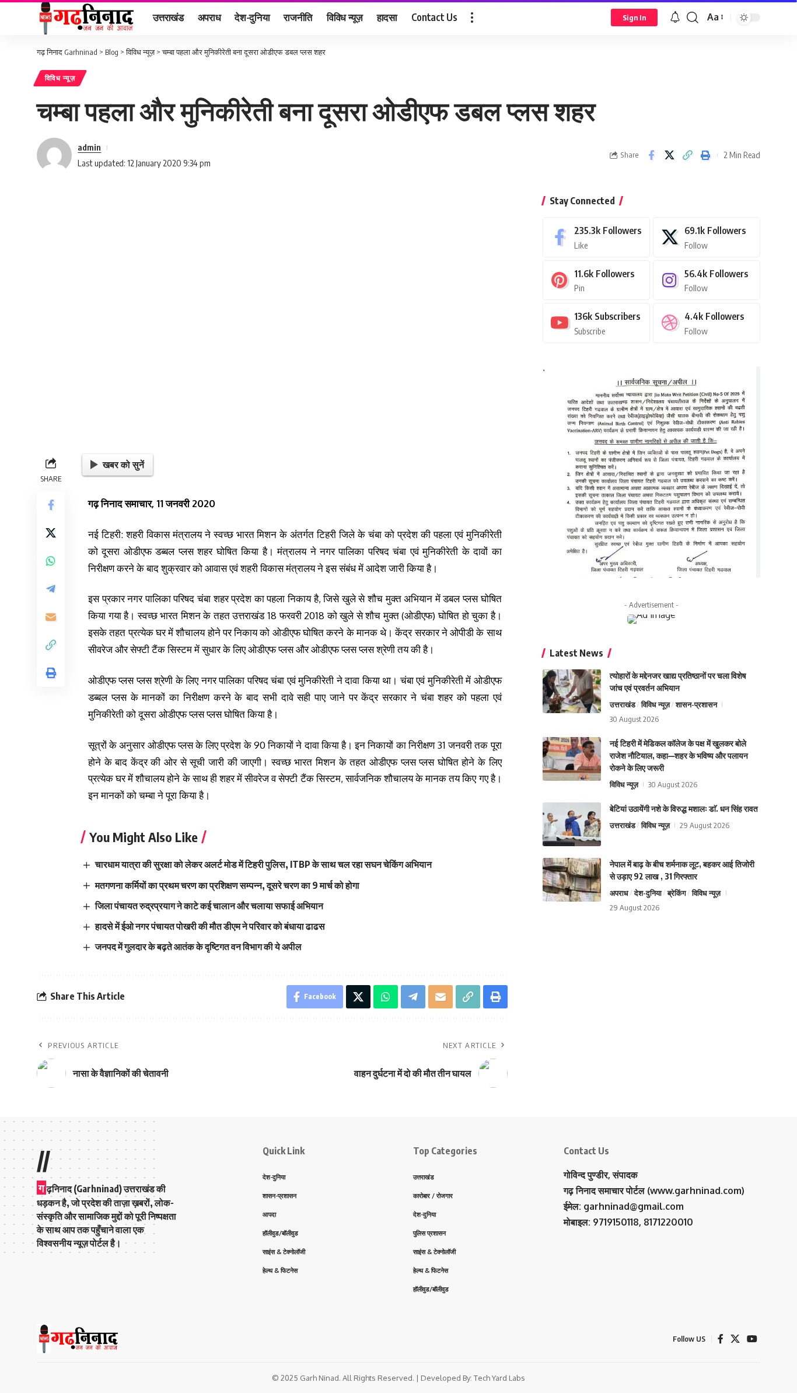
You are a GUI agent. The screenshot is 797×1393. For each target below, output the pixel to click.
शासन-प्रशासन (696, 704)
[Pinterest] (596, 280)
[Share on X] (669, 155)
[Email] (51, 617)
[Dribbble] (706, 323)
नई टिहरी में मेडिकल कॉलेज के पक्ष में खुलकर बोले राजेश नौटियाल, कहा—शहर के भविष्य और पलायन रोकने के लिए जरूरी (679, 755)
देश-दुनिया (648, 893)
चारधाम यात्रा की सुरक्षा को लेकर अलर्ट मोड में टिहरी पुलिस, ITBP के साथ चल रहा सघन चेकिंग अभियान (263, 864)
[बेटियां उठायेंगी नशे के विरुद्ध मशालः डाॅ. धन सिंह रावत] (572, 824)
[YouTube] (752, 1339)
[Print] (705, 155)
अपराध (619, 893)
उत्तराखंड (622, 704)
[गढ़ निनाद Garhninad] (85, 17)
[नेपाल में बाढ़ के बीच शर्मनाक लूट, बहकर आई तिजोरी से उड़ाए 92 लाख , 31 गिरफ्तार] (572, 880)
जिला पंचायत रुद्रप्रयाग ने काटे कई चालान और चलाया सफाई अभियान (209, 906)
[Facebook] (596, 237)
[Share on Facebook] (651, 155)
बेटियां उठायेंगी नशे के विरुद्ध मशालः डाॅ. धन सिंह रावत (684, 809)
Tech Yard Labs (499, 1377)
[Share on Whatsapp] (51, 561)
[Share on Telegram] (51, 589)
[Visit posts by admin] (54, 155)
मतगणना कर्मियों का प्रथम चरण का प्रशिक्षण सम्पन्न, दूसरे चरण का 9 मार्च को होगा (227, 885)
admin (89, 147)
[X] (706, 237)
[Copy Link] (687, 155)
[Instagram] (706, 280)
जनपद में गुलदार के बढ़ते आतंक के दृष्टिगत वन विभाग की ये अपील (198, 946)
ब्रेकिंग (676, 893)
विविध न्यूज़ (60, 78)
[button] (472, 17)
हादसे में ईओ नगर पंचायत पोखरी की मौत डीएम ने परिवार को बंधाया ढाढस (210, 926)
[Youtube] (596, 323)
